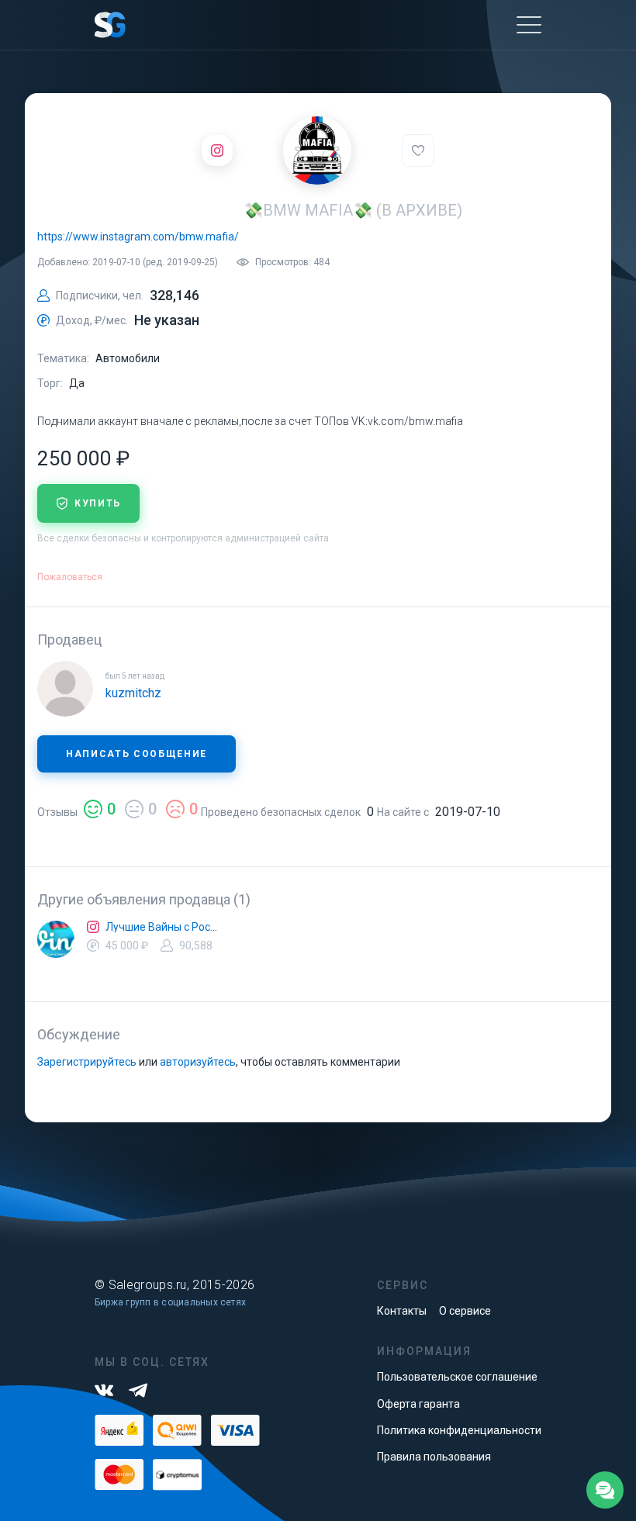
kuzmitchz (133, 693)
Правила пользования (434, 1456)
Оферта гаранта (418, 1404)
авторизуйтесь (198, 1062)
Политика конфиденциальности (459, 1430)
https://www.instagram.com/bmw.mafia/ (138, 236)
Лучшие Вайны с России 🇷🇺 (161, 926)
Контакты (402, 1311)
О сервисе (465, 1311)
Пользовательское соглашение (457, 1377)
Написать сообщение (136, 753)
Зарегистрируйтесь (87, 1062)
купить (97, 503)
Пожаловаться (69, 577)
